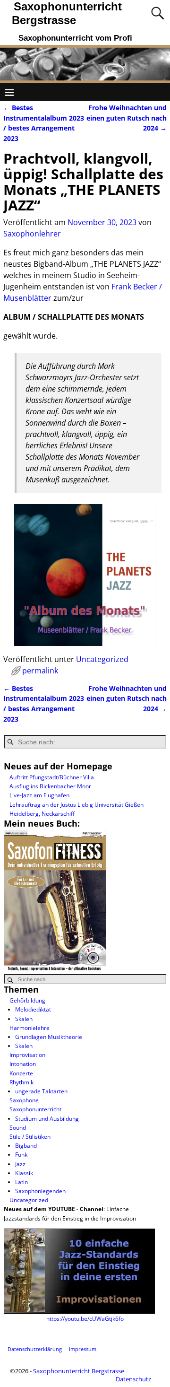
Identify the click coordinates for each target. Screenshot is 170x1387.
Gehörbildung (27, 1000)
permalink (40, 670)
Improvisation (27, 1055)
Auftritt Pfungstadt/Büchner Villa (51, 777)
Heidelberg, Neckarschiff (42, 814)
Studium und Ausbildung (47, 1119)
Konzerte (21, 1073)
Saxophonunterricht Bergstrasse (78, 1371)
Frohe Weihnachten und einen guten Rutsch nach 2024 (126, 117)
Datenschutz (133, 1379)
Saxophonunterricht (35, 1109)
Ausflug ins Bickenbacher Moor (50, 786)
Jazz (20, 1164)
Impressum (82, 1348)
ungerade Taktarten (41, 1091)
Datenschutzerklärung (35, 1348)
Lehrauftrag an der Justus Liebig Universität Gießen (76, 805)
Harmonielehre (29, 1028)
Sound (17, 1128)
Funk (21, 1155)
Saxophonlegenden (40, 1191)
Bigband (26, 1146)
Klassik (24, 1173)
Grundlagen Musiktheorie (48, 1037)
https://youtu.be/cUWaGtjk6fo (85, 1319)
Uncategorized (102, 659)
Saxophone (24, 1100)
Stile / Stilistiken (30, 1137)
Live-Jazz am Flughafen (39, 795)
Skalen (24, 1019)
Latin (21, 1182)
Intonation (22, 1064)
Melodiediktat (33, 1009)
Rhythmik (21, 1082)
